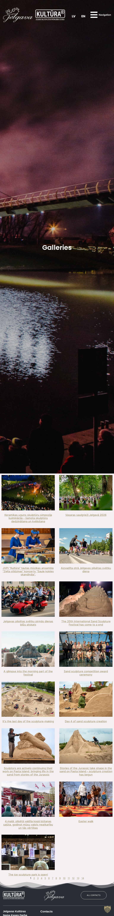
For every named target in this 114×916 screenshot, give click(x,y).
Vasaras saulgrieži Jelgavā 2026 (85, 514)
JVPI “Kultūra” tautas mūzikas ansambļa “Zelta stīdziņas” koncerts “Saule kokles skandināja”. (28, 571)
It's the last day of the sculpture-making (28, 721)
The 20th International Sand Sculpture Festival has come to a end (86, 623)
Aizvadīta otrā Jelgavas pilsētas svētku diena (86, 569)
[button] (107, 909)
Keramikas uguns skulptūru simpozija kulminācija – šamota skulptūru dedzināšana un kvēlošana (28, 518)
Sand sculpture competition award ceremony (86, 673)
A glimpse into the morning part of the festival (28, 673)
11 (69, 878)
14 (82, 878)
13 (78, 878)
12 (73, 878)
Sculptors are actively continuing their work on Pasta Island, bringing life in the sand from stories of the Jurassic (28, 771)
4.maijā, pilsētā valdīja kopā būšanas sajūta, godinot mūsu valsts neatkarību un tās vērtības (28, 824)
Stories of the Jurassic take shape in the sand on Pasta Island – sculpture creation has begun (86, 771)
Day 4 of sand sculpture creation (86, 721)
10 (64, 878)
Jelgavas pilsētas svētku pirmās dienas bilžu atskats (28, 623)
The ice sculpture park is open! (28, 874)
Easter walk (86, 821)
